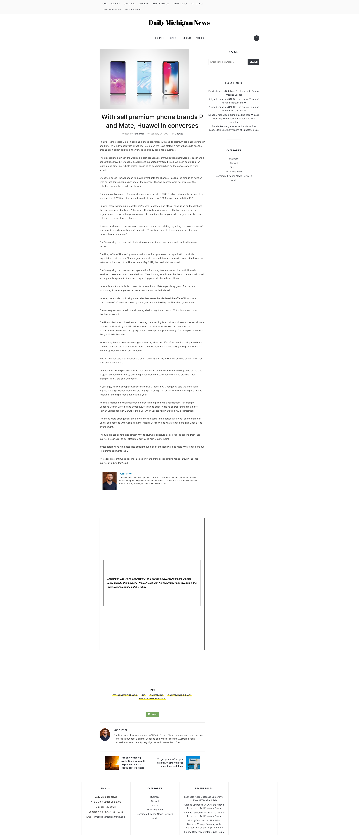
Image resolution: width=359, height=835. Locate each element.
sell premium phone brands (152, 699)
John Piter (138, 133)
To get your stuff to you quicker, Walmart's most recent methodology (170, 762)
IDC (143, 695)
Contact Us (129, 4)
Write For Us (197, 4)
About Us (115, 4)
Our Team (143, 4)
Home (104, 4)
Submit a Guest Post (111, 10)
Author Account (133, 10)
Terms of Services (160, 4)
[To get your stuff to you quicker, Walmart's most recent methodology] (193, 762)
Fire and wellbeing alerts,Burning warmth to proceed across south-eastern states (133, 762)
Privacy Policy (180, 4)
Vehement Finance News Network (234, 175)
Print (154, 714)
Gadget (174, 37)
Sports (187, 37)
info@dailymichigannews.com (110, 816)
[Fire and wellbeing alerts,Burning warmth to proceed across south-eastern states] (112, 762)
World (200, 37)
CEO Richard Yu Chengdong (125, 695)
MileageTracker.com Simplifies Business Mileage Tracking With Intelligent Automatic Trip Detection (233, 118)
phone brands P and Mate (179, 695)
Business (160, 37)
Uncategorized (234, 171)
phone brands (156, 695)
